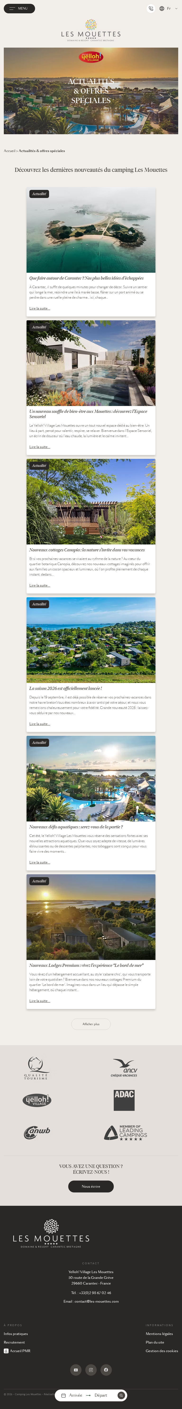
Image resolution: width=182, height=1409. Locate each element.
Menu (22, 8)
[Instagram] (91, 1370)
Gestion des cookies (162, 1351)
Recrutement (14, 1342)
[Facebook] (106, 1370)
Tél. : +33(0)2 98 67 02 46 (91, 1293)
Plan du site (155, 1342)
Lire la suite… (39, 308)
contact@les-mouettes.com (97, 1301)
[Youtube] (76, 1370)
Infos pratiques (16, 1334)
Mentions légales (159, 1334)
